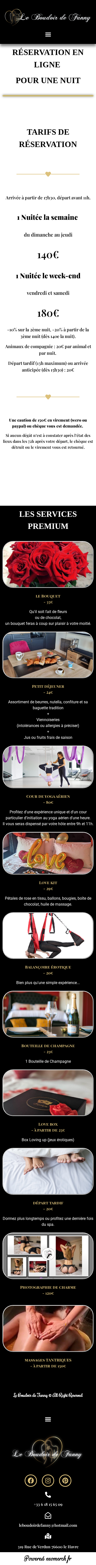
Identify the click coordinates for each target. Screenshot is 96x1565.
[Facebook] (31, 1480)
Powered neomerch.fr (48, 1558)
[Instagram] (48, 1480)
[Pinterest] (65, 1480)
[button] (48, 34)
